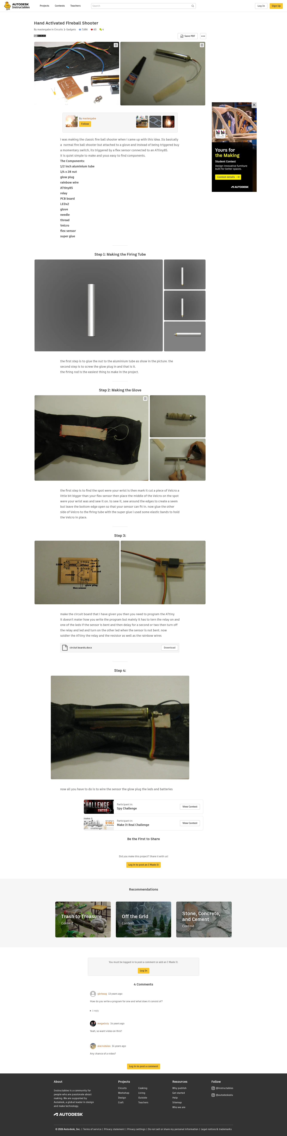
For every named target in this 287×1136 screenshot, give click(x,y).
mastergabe (44, 29)
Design (122, 1097)
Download (169, 647)
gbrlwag (102, 993)
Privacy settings (136, 1129)
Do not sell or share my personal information (173, 1129)
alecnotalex (103, 1046)
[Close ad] (254, 105)
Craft (120, 1102)
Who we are (178, 1107)
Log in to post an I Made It (143, 864)
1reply (95, 1010)
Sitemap (177, 1102)
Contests (60, 5)
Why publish (179, 1088)
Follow (85, 124)
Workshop (123, 1093)
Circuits (58, 29)
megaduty (103, 1023)
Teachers (75, 5)
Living (141, 1093)
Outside (142, 1097)
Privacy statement (114, 1129)
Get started (178, 1093)
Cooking (142, 1088)
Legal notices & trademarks (216, 1129)
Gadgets (71, 29)
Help (175, 1097)
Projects (44, 5)
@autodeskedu (224, 1095)
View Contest (190, 806)
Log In (261, 6)
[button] (203, 36)
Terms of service (92, 1129)
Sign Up (276, 6)
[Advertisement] (234, 147)
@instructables (224, 1088)
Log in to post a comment (143, 1066)
